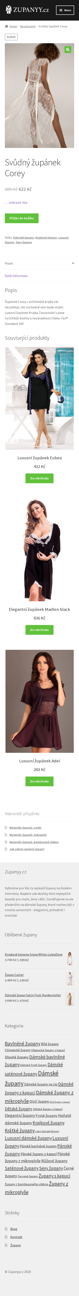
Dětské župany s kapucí (48, 1109)
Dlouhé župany (17, 1057)
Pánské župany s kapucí (39, 1153)
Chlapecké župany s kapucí (48, 1050)
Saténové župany (22, 1168)
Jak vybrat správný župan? (26, 849)
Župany (15, 1245)
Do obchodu (39, 478)
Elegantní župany (20, 1115)
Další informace (16, 276)
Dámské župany (23, 237)
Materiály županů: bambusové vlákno (34, 842)
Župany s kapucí (54, 1176)
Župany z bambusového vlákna (26, 1184)
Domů (13, 26)
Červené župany (28, 1176)
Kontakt (16, 1237)
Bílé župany (50, 1044)
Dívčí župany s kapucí (60, 1102)
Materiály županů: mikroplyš (28, 835)
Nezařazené (27, 26)
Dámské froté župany (33, 1065)
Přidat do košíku (21, 218)
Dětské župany (18, 1108)
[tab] (39, 263)
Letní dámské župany (47, 1131)
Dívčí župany (39, 1101)
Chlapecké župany (18, 1050)
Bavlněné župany (22, 1043)
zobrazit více (17, 202)
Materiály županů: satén (25, 828)
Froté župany (47, 1115)
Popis (9, 263)
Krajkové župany (46, 237)
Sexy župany (24, 242)
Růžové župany (54, 1160)
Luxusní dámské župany (28, 1138)
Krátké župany (20, 1130)
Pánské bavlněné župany (38, 1146)
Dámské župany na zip (41, 1084)
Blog (13, 1229)
